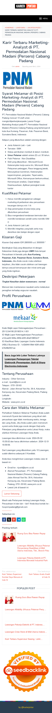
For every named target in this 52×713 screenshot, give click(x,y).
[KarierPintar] (26, 5)
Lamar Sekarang (11, 493)
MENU (45, 18)
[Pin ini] (14, 520)
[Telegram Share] (19, 520)
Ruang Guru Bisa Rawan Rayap (31, 533)
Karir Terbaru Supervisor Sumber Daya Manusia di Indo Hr (12, 575)
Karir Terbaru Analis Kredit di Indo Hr (39, 574)
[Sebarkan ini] (4, 520)
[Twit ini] (9, 520)
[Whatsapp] (23, 520)
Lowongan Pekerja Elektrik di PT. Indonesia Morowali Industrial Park (32, 559)
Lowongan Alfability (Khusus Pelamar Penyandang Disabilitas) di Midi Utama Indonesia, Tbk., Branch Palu (33, 548)
